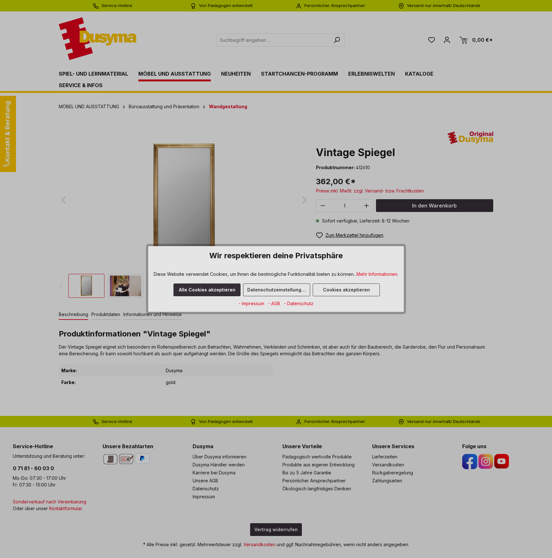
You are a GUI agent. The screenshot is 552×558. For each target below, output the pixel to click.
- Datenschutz (298, 303)
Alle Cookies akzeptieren (207, 289)
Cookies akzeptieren (346, 289)
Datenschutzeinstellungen (277, 289)
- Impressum (252, 303)
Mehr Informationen (376, 274)
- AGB (274, 303)
